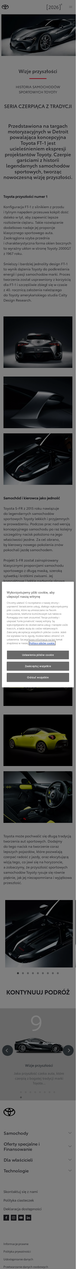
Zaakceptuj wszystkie (38, 666)
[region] (38, 635)
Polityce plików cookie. (42, 643)
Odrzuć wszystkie (38, 677)
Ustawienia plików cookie (38, 655)
